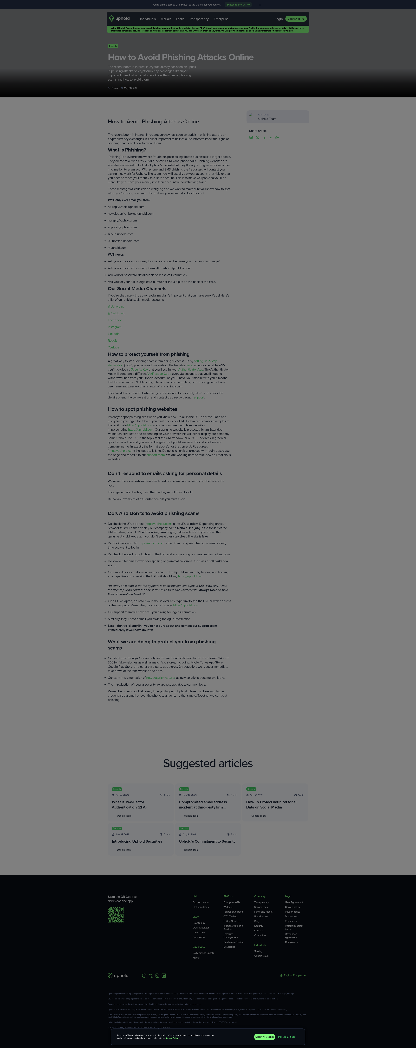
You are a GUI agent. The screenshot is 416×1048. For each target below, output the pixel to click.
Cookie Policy (172, 1038)
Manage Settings (286, 1037)
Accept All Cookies (264, 1037)
